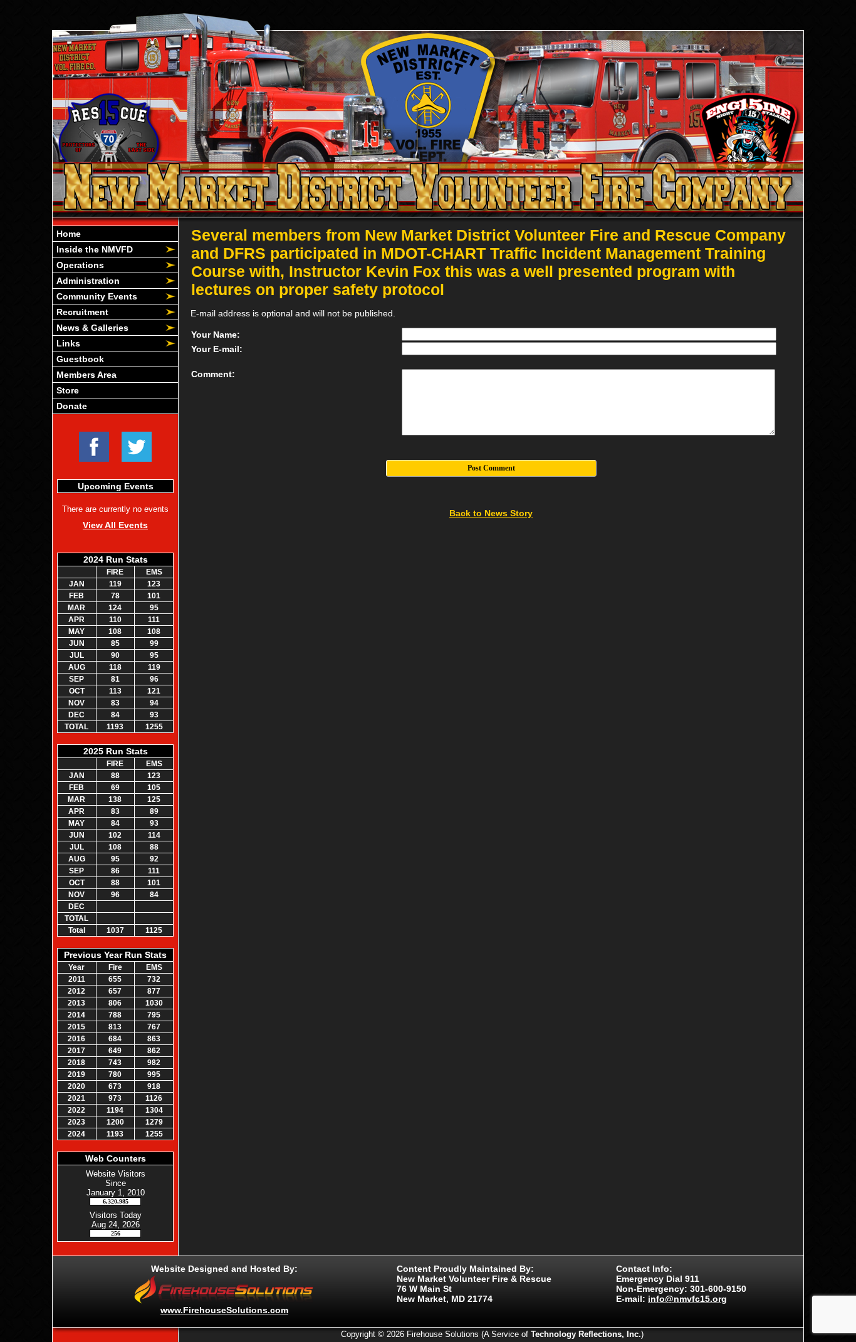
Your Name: (215, 335)
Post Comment (491, 468)
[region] (115, 320)
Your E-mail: (217, 349)
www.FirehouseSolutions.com (224, 1310)
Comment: (213, 374)
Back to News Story (491, 513)
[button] (108, 249)
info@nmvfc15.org (687, 1299)
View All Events (115, 525)
